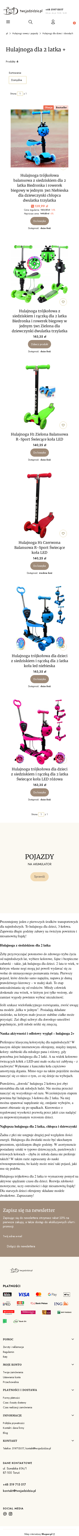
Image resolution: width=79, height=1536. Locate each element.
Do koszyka (39, 221)
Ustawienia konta (12, 1377)
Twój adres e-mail (12, 1236)
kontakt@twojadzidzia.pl (19, 1491)
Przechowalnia (11, 1382)
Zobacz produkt (39, 344)
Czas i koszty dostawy (14, 1402)
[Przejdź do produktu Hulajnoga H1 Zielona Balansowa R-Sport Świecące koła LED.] (39, 397)
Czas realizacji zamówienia (17, 1407)
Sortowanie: (15, 73)
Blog (5, 1433)
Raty (5, 1357)
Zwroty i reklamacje (13, 1347)
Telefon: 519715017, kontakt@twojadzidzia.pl (27, 1448)
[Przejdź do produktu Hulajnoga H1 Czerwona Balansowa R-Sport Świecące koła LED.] (39, 506)
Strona (13, 93)
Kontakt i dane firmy (13, 1428)
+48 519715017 (54, 9)
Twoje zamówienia (13, 1372)
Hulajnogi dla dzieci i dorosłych (57, 33)
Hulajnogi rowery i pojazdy (25, 33)
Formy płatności (11, 1398)
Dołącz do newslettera (21, 1246)
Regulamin (8, 1352)
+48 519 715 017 (14, 1484)
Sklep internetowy (38, 1534)
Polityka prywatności (13, 1423)
